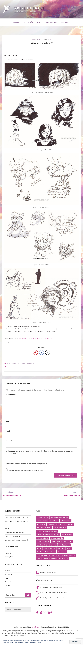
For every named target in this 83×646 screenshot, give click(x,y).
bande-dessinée (42, 521)
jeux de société (42, 545)
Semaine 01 (38, 338)
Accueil (16, 22)
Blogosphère (9, 557)
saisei (49, 39)
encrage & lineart (28, 367)
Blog (39, 22)
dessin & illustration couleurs (47, 531)
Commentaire (11, 394)
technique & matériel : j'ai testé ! (48, 555)
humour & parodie (43, 541)
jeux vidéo (52, 545)
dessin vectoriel (67, 535)
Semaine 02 (48, 338)
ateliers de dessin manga (59, 517)
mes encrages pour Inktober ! (23, 343)
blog (8, 363)
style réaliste (62, 552)
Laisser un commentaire (18, 383)
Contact (64, 22)
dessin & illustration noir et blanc (48, 535)
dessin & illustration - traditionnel (23, 363)
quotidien (60, 548)
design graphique (60, 528)
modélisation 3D (64, 545)
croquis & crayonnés (13, 367)
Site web (9, 441)
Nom (8, 421)
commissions (41, 524)
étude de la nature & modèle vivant (56, 559)
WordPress (36, 627)
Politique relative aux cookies (33, 642)
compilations (52, 524)
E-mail (8, 431)
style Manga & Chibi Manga (46, 552)
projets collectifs (49, 548)
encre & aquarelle (57, 538)
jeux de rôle (68, 541)
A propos (8, 553)
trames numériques (68, 555)
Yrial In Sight (29, 8)
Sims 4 (69, 548)
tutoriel (39, 559)
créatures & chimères (44, 528)
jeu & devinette (57, 541)
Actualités (28, 22)
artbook (39, 517)
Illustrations (51, 22)
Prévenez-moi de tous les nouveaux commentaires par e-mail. (27, 464)
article (46, 517)
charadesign (54, 521)
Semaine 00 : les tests (26, 338)
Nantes (39, 548)
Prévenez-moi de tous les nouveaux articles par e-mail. (24, 470)
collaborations (65, 521)
